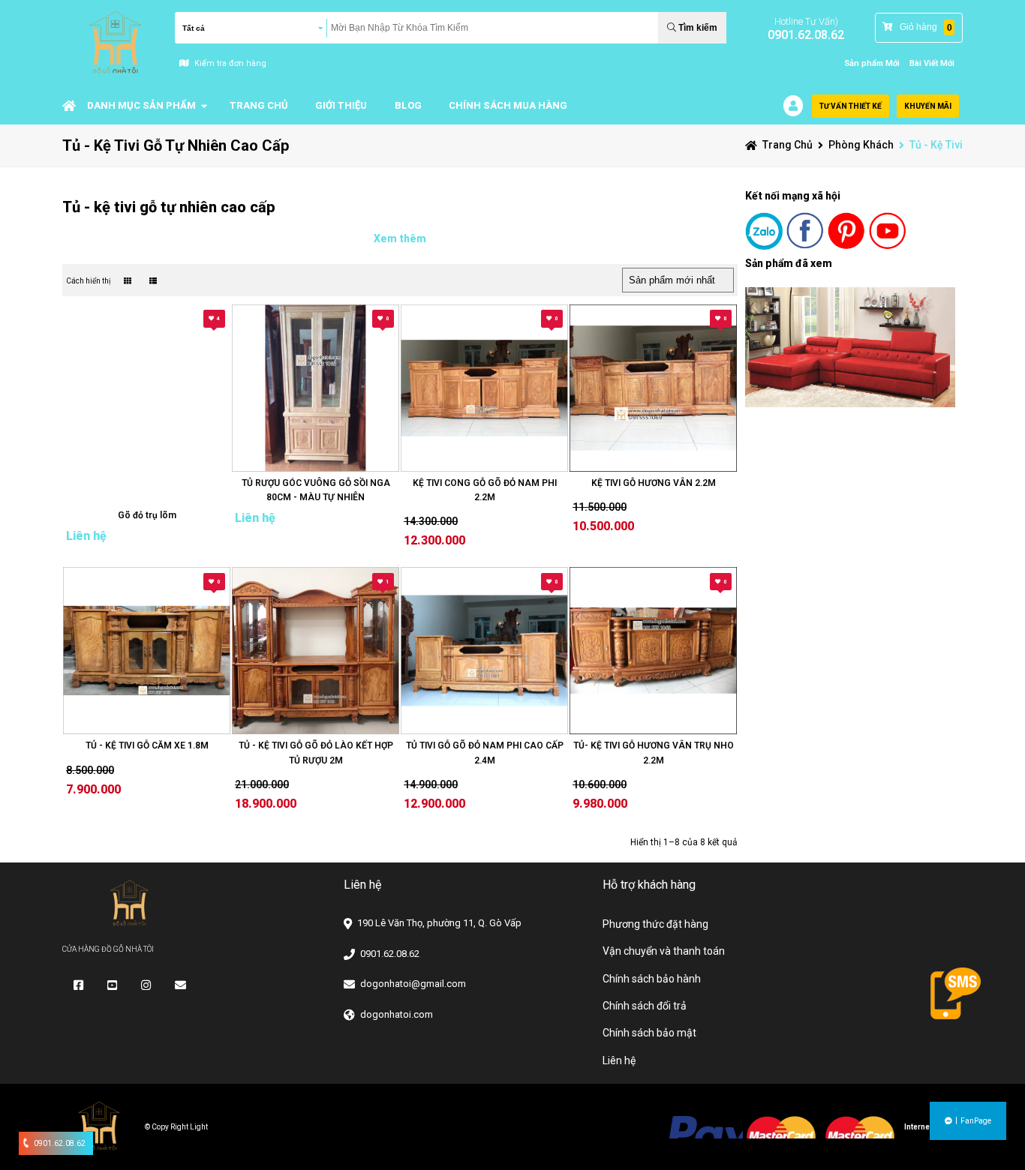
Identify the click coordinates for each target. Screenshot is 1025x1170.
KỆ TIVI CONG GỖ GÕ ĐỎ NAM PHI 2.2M (485, 490)
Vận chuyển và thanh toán (664, 951)
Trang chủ (787, 145)
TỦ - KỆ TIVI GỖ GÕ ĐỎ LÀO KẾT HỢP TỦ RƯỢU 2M (316, 752)
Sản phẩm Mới (872, 63)
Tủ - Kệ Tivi (936, 145)
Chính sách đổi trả (645, 1006)
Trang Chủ (259, 105)
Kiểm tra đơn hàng (230, 63)
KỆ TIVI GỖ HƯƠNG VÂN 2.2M (653, 483)
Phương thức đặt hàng (655, 924)
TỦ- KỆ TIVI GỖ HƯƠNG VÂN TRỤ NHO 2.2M (653, 752)
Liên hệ (619, 1060)
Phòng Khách (861, 145)
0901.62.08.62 (806, 35)
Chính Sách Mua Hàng (508, 105)
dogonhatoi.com (396, 1014)
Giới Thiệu (341, 105)
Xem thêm (400, 238)
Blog (408, 105)
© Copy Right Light (176, 1127)
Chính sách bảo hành (652, 979)
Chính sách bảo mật (649, 1033)
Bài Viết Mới (931, 63)
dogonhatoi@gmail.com (413, 983)
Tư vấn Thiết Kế (850, 106)
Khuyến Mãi (927, 106)
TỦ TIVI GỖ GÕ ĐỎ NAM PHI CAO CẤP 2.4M (485, 752)
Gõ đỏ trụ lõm (147, 515)
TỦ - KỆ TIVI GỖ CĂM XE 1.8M (147, 745)
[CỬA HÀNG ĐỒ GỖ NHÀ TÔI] (69, 106)
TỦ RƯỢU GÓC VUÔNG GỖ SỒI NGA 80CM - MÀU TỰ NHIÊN (316, 490)
